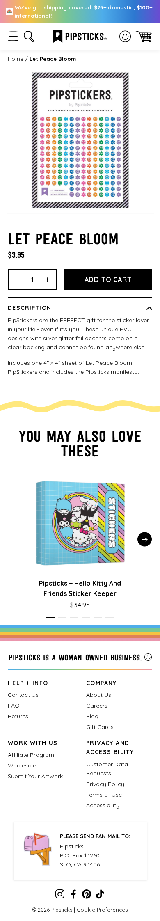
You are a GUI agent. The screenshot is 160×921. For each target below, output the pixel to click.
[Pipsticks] (80, 35)
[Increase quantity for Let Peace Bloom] (50, 279)
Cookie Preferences (102, 909)
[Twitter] (86, 896)
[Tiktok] (100, 896)
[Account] (125, 36)
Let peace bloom (53, 58)
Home (15, 58)
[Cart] (144, 36)
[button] (13, 36)
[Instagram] (59, 896)
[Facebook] (73, 896)
